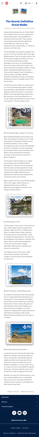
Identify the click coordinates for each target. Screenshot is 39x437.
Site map (25, 428)
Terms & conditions (9, 433)
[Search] (21, 3)
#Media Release (13, 391)
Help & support (16, 428)
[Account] (36, 3)
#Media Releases (27, 391)
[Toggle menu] (2, 3)
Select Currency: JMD (19, 420)
